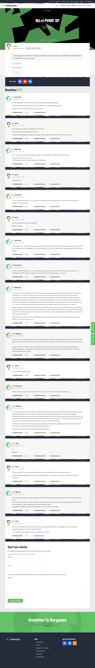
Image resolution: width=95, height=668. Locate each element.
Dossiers (62, 5)
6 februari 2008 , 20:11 (18, 290)
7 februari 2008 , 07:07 (18, 469)
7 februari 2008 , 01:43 (18, 446)
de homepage (29, 58)
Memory (73, 5)
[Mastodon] (65, 643)
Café (84, 5)
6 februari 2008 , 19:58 (18, 151)
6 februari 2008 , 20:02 (18, 243)
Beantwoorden (18, 112)
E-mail (9, 566)
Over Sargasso (88, 1)
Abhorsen (18, 149)
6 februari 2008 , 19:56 (18, 125)
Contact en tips (65, 1)
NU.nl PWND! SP (17, 63)
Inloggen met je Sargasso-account (17, 554)
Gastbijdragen (40, 657)
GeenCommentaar (36, 48)
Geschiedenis (39, 642)
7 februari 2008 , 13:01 (18, 523)
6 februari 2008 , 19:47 (18, 99)
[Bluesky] (70, 643)
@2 (13, 155)
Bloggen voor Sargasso (42, 648)
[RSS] (75, 643)
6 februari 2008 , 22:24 (18, 408)
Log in (89, 5)
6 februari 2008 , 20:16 (18, 368)
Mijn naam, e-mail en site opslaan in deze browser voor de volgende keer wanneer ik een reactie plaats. (37, 574)
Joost (15, 46)
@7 (13, 293)
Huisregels (39, 654)
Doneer (52, 1)
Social (79, 5)
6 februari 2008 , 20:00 (18, 197)
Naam (9, 557)
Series (68, 5)
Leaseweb (57, 1)
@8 (13, 339)
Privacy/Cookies (74, 1)
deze (59, 273)
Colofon (38, 645)
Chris (17, 443)
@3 (13, 200)
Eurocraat (18, 97)
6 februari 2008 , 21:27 (18, 388)
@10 (13, 371)
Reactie (10, 577)
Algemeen (28, 48)
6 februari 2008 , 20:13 (18, 336)
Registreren (31, 554)
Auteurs (81, 1)
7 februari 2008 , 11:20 (18, 494)
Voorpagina (48, 10)
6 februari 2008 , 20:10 (18, 267)
